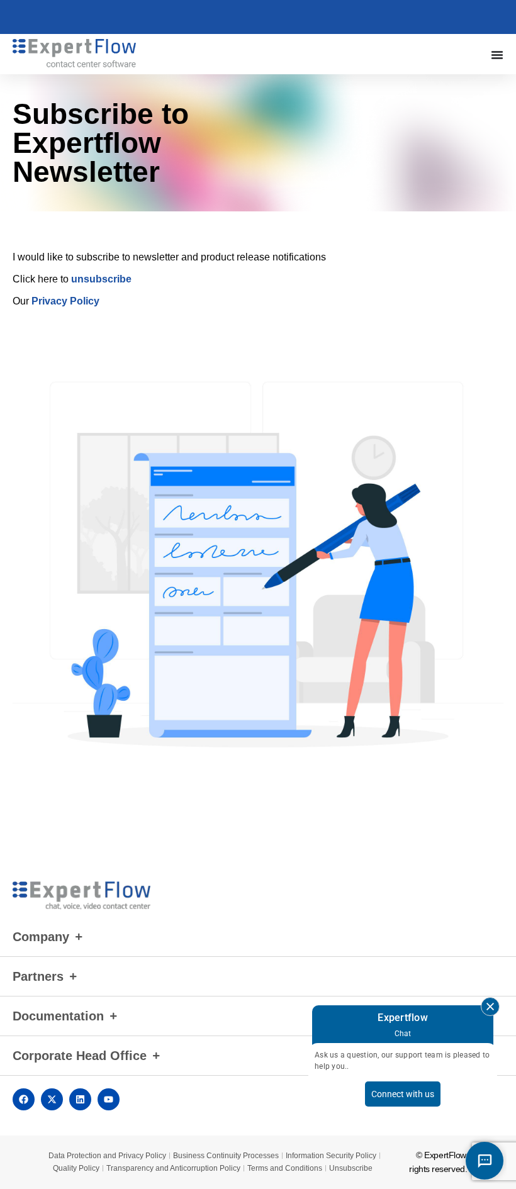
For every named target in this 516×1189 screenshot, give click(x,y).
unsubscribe (101, 279)
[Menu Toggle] (497, 54)
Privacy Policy (65, 301)
